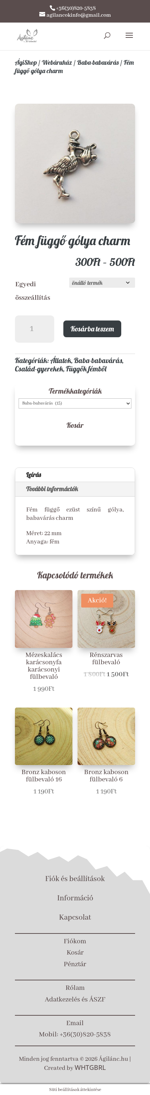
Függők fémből (86, 368)
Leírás (33, 474)
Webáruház (57, 62)
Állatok (60, 360)
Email (75, 1023)
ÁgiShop (26, 62)
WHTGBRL (90, 1067)
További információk (52, 489)
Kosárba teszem (92, 328)
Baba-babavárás (98, 62)
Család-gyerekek (39, 368)
